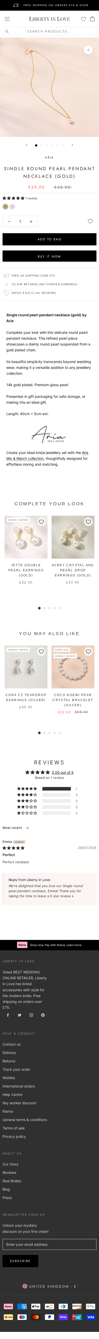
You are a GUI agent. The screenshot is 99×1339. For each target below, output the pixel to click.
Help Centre (12, 1094)
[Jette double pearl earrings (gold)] (26, 537)
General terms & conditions (25, 1119)
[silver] (12, 207)
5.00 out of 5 (63, 772)
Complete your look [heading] (49, 503)
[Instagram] (31, 1015)
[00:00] (49, 87)
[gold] (5, 207)
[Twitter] (19, 1015)
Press (7, 1197)
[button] (14, 198)
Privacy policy (14, 1136)
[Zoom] (88, 49)
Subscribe (20, 1261)
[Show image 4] (52, 145)
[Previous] (26, 145)
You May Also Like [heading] (49, 633)
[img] (13, 848)
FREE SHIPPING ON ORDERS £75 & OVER (56, 5)
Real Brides (12, 1181)
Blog (6, 1189)
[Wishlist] (83, 18)
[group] (26, 555)
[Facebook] (8, 1015)
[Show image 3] (47, 145)
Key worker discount (19, 1103)
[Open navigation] (7, 19)
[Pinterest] (43, 1015)
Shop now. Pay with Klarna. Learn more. (56, 945)
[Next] (72, 145)
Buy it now (49, 256)
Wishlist (9, 1078)
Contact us (12, 1044)
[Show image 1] (36, 145)
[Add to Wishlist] (90, 221)
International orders (19, 1086)
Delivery (9, 1052)
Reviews (9, 1172)
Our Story (11, 1164)
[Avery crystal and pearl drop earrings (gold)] (73, 537)
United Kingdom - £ (51, 1286)
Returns (9, 1061)
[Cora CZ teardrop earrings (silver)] (26, 666)
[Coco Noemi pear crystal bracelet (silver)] (73, 666)
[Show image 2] (41, 145)
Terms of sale (14, 1128)
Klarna (8, 1111)
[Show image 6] (63, 145)
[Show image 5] (57, 145)
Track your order (16, 1069)
